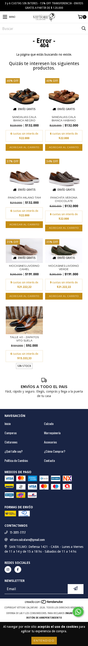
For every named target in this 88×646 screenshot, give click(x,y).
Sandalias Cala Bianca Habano (64, 118)
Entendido (44, 640)
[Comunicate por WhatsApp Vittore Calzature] (78, 612)
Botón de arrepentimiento (44, 618)
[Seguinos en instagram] (8, 569)
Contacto (49, 460)
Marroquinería (52, 433)
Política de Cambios (16, 460)
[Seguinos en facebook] (17, 569)
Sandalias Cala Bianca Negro (24, 118)
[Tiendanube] (44, 603)
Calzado (48, 423)
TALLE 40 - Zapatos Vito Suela (24, 338)
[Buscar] (83, 28)
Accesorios (50, 442)
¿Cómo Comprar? (54, 451)
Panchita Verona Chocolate (63, 199)
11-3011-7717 (18, 532)
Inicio (8, 423)
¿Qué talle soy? (14, 451)
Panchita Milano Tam (24, 197)
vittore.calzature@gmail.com (27, 539)
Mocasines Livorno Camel (24, 267)
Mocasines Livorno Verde (64, 267)
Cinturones (11, 442)
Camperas (11, 433)
